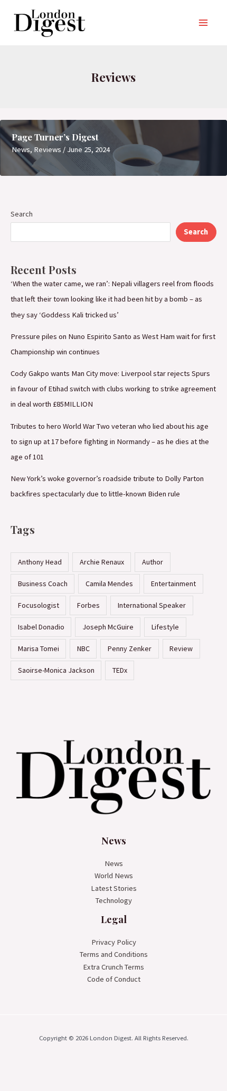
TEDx (119, 670)
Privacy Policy (113, 942)
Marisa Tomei (38, 648)
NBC (83, 648)
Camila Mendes (109, 583)
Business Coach (43, 583)
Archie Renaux (102, 562)
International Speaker (152, 605)
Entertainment (173, 583)
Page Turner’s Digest (55, 137)
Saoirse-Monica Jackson (56, 670)
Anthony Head (40, 562)
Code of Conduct (113, 979)
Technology (114, 900)
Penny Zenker (130, 648)
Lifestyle (165, 627)
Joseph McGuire (108, 627)
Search (22, 214)
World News (113, 875)
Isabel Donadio (41, 627)
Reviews (47, 149)
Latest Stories (114, 888)
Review (181, 648)
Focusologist (38, 605)
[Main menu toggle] (203, 23)
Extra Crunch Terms (113, 967)
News (21, 149)
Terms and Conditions (114, 954)
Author (152, 562)
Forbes (88, 605)
